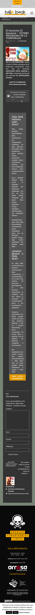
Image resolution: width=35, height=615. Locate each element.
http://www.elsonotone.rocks (18, 493)
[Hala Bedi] (15, 12)
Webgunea (9, 446)
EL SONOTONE (18, 62)
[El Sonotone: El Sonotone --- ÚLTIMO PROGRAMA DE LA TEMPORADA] (8, 96)
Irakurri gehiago (24, 612)
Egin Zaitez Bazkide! (17, 2)
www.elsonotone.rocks (17, 84)
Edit (7, 394)
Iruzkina (9, 409)
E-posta (8, 439)
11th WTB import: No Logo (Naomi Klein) (11, 464)
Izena (8, 432)
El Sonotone (22, 41)
